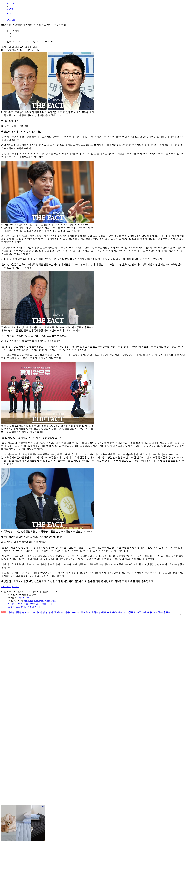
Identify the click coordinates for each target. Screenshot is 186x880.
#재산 (120, 612)
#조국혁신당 (94, 612)
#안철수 (158, 612)
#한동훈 (150, 612)
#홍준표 (166, 612)
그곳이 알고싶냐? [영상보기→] (24, 607)
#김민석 (26, 612)
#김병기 (49, 612)
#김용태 (68, 612)
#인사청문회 (129, 612)
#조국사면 (141, 612)
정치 (9, 14)
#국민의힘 (58, 612)
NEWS (10, 9)
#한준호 (113, 612)
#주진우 (84, 612)
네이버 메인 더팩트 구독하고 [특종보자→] (30, 604)
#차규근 (105, 612)
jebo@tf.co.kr (22, 597)
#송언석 (76, 612)
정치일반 (11, 20)
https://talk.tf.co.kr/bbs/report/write (40, 601)
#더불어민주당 (37, 612)
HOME (10, 3)
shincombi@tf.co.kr (10, 586)
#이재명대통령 (14, 612)
